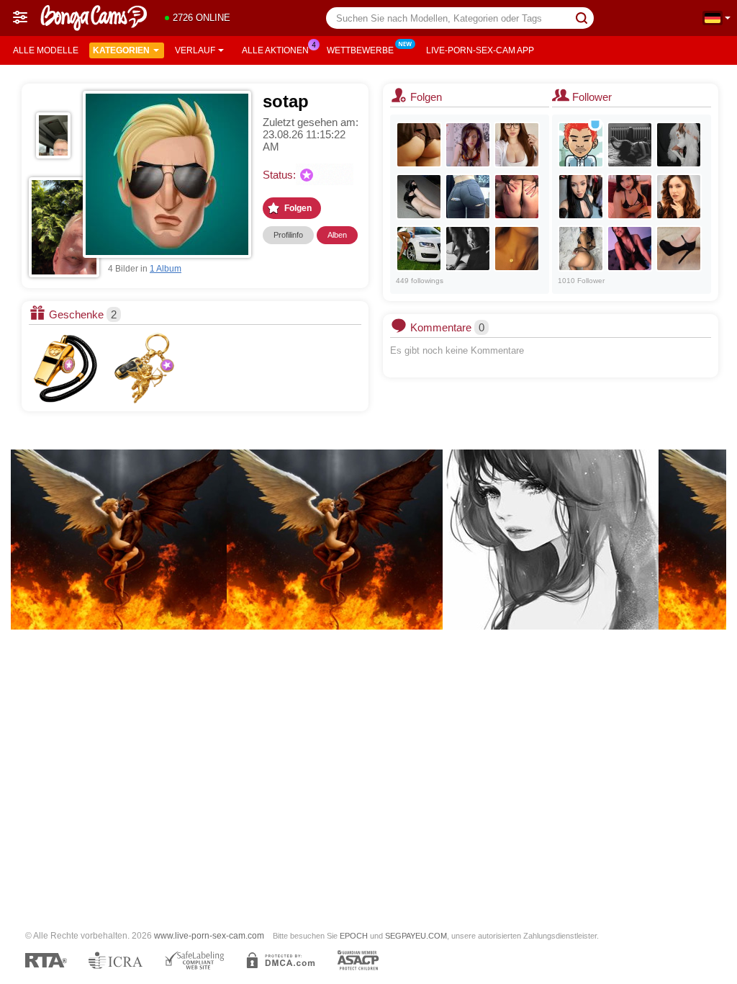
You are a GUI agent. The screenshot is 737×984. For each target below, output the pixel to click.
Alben (337, 235)
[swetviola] (517, 197)
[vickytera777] (468, 145)
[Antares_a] (419, 248)
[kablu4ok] (419, 197)
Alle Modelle (45, 50)
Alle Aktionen (275, 50)
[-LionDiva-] (468, 248)
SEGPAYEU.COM (416, 935)
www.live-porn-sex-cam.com (209, 935)
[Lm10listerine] (581, 145)
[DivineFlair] (679, 145)
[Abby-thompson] (630, 248)
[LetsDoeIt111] (630, 145)
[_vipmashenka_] (517, 145)
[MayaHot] (679, 248)
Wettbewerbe (360, 50)
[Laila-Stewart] (630, 197)
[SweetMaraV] (517, 248)
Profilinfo (288, 235)
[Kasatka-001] (468, 197)
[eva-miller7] (679, 197)
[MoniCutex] (419, 145)
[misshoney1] (581, 248)
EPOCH (354, 935)
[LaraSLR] (581, 197)
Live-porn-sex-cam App (480, 50)
